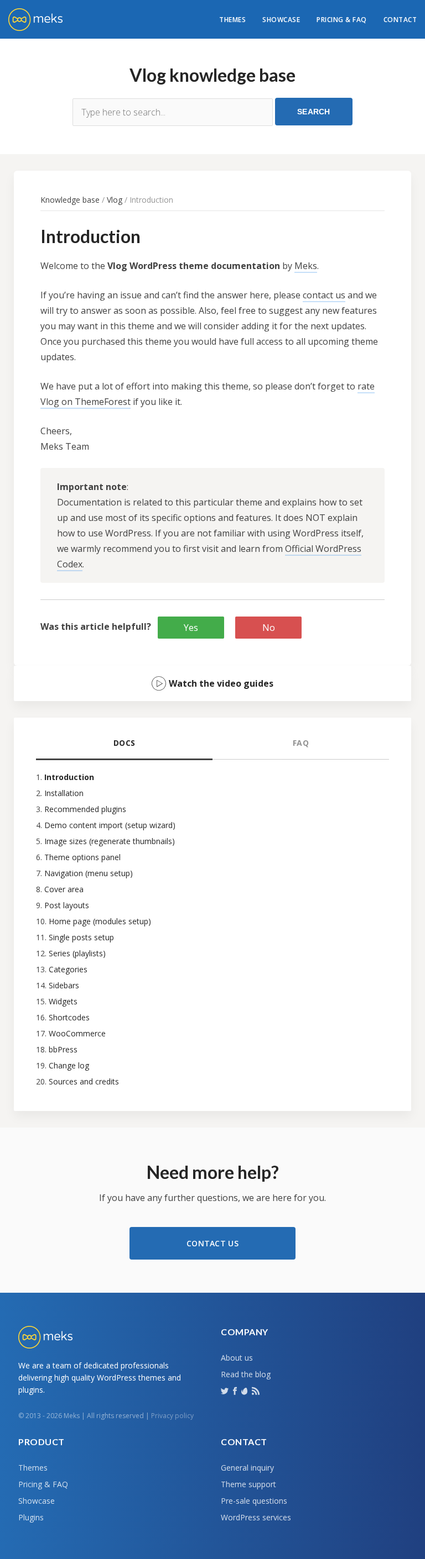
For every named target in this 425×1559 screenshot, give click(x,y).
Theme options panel (82, 857)
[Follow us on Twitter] (226, 1390)
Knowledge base (70, 199)
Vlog (114, 199)
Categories (68, 969)
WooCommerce (77, 1033)
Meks (305, 266)
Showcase (281, 19)
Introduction (69, 777)
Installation (64, 793)
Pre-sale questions (254, 1500)
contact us (324, 295)
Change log (69, 1065)
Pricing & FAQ (342, 19)
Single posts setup (81, 937)
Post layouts (66, 905)
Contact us (212, 1243)
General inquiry (247, 1467)
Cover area (64, 889)
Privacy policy (172, 1415)
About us (237, 1357)
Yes (191, 628)
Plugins (31, 1517)
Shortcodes (69, 1017)
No (268, 628)
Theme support (248, 1484)
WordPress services (256, 1517)
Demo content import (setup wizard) (109, 825)
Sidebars (64, 985)
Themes (232, 19)
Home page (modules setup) (100, 921)
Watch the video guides (221, 683)
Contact (400, 19)
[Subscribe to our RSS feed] (257, 1390)
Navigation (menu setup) (88, 873)
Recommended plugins (85, 809)
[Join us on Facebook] (236, 1390)
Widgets (63, 1001)
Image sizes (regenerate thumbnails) (109, 841)
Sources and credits (84, 1081)
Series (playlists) (77, 953)
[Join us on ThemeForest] (245, 1393)
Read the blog (246, 1374)
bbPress (63, 1049)
